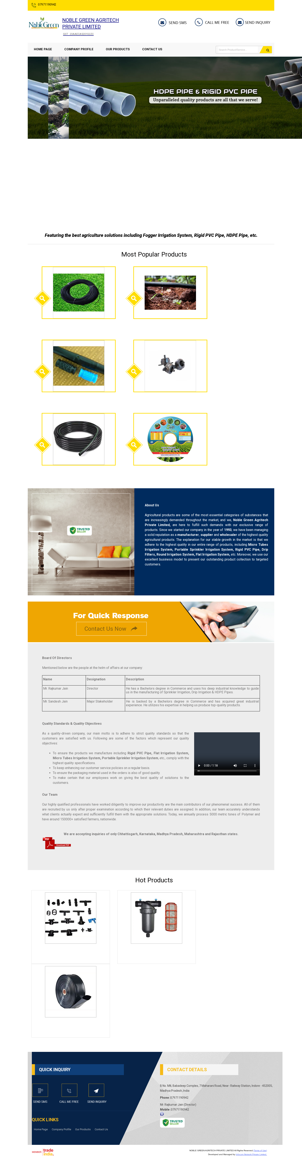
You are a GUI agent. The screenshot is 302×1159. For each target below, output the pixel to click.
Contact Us (152, 49)
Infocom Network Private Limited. (251, 1154)
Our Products (118, 49)
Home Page (43, 49)
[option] (161, 138)
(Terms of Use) (260, 1150)
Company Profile (78, 49)
